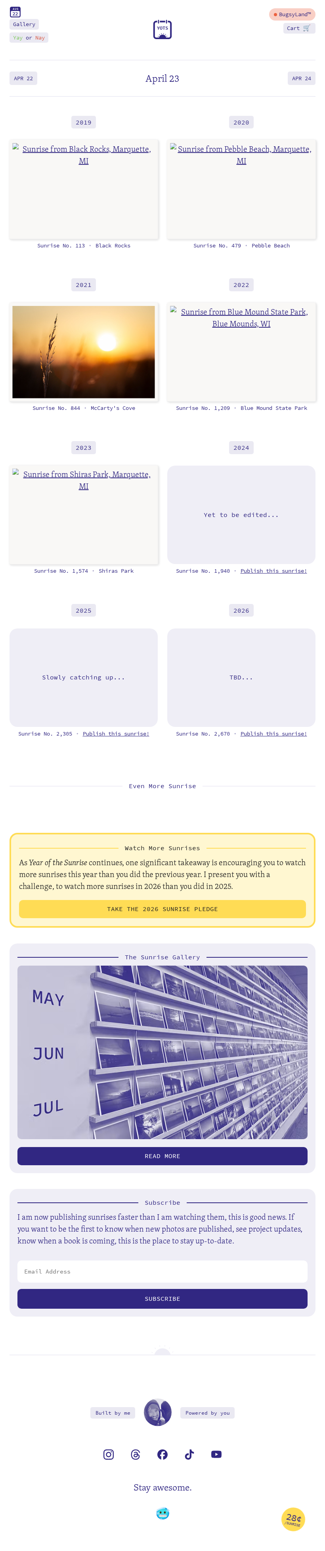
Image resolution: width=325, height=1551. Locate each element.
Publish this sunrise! (274, 571)
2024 (241, 447)
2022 (241, 284)
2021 (84, 284)
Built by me (113, 1413)
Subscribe (162, 1298)
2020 (241, 121)
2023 (84, 447)
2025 (84, 610)
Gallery (24, 24)
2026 (241, 610)
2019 (84, 121)
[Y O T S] (162, 37)
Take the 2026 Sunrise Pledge (162, 908)
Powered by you (207, 1413)
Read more (162, 1155)
